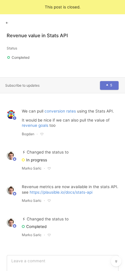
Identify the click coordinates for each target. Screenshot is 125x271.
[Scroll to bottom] (116, 261)
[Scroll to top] (116, 248)
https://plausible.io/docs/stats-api (61, 192)
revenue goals (35, 125)
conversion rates (60, 111)
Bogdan (28, 134)
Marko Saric (32, 168)
